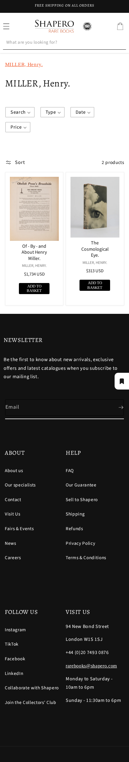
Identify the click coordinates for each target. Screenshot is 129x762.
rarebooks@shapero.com (91, 665)
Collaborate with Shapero (32, 688)
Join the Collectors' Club (30, 702)
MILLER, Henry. (24, 64)
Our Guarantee (81, 485)
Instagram (15, 629)
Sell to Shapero (82, 499)
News (10, 543)
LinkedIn (14, 673)
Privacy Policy (80, 543)
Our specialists (20, 485)
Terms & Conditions (86, 557)
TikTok (12, 644)
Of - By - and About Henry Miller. (34, 252)
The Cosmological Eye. (95, 249)
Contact (13, 499)
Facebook (15, 658)
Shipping (75, 514)
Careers (13, 557)
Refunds (74, 528)
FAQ (70, 470)
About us (14, 470)
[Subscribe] (116, 407)
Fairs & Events (19, 528)
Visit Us (12, 514)
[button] (120, 26)
